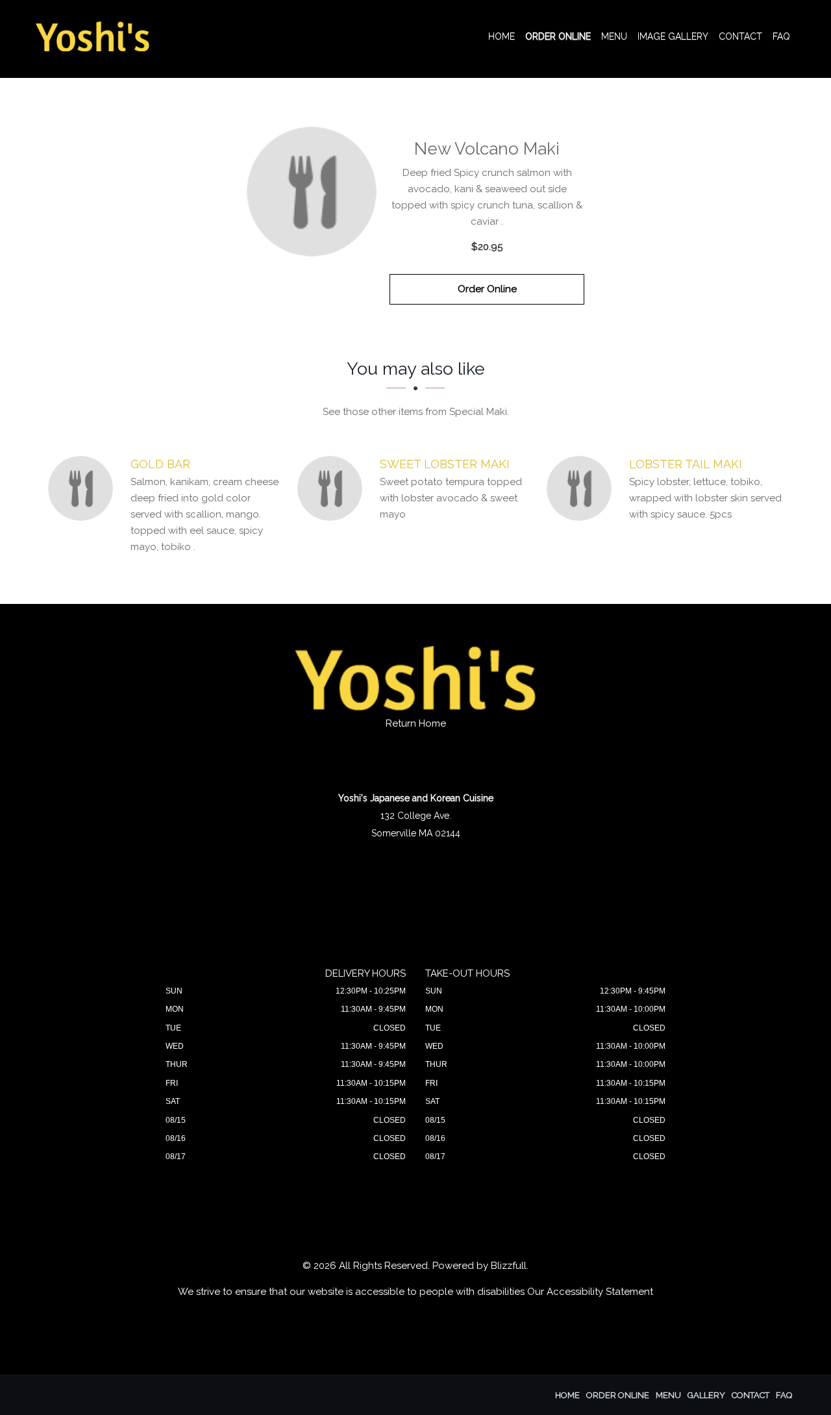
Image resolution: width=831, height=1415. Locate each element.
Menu (614, 36)
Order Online (558, 36)
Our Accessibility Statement (590, 1291)
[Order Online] (312, 192)
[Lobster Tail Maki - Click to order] (582, 488)
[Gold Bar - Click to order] (83, 488)
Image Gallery (673, 36)
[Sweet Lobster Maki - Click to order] (333, 488)
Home (501, 36)
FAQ (781, 36)
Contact (740, 36)
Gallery (706, 1395)
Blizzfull (509, 1265)
